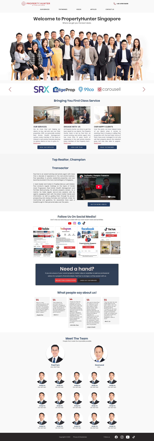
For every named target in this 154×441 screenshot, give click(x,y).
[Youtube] (70, 223)
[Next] (144, 89)
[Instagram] (74, 223)
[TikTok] (84, 223)
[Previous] (10, 89)
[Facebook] (79, 223)
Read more (36, 143)
